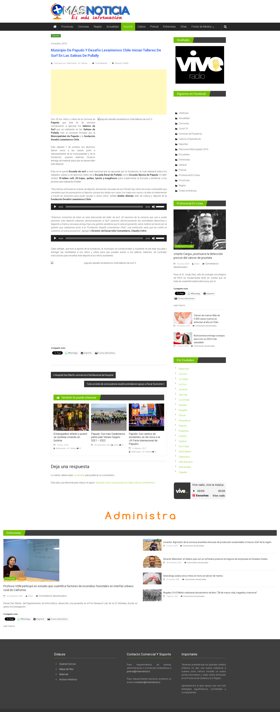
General (183, 165)
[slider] (160, 206)
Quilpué (182, 441)
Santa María (185, 451)
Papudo (118, 63)
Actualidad (113, 26)
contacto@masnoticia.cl (147, 682)
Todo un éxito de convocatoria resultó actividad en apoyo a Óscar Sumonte (125, 384)
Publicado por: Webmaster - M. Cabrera (70, 63)
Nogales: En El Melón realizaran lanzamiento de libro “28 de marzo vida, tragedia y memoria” (210, 592)
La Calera (183, 379)
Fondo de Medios (202, 26)
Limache (183, 389)
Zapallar (183, 472)
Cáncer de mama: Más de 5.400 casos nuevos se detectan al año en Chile (207, 318)
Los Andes (184, 400)
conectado (79, 475)
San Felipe (184, 446)
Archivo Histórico (68, 679)
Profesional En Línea (189, 175)
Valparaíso (184, 456)
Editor (116, 445)
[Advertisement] (109, 92)
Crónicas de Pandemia (190, 133)
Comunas (83, 26)
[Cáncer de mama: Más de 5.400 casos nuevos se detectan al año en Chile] (183, 318)
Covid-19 (183, 128)
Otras (184, 26)
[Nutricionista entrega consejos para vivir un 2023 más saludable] (183, 338)
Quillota (183, 436)
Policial (154, 26)
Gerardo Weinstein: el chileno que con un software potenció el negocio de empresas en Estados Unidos (215, 559)
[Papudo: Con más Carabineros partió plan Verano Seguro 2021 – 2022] (108, 417)
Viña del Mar (185, 467)
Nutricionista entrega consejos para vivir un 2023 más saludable (209, 339)
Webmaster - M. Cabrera (66, 448)
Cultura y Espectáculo (190, 139)
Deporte (128, 26)
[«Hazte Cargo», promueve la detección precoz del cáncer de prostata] (200, 229)
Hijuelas (183, 405)
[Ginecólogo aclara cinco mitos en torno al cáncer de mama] (152, 578)
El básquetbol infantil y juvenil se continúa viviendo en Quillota (70, 437)
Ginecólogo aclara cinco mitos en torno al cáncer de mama (193, 576)
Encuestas (184, 154)
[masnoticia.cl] (55, 27)
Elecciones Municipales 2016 (193, 149)
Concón (183, 374)
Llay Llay (183, 394)
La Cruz (182, 384)
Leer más (178, 305)
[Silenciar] (153, 206)
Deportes (55, 36)
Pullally (125, 63)
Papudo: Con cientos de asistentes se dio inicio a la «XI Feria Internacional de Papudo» (144, 438)
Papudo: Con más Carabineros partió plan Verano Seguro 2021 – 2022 (108, 437)
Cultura (141, 26)
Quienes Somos (67, 664)
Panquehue (184, 420)
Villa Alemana (185, 462)
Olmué (182, 415)
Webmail (63, 674)
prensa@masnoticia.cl (138, 671)
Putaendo (184, 431)
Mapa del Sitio (66, 669)
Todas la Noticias (188, 190)
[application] (109, 206)
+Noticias (184, 113)
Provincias (67, 26)
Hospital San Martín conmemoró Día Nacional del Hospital (84, 375)
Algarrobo (184, 368)
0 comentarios (101, 63)
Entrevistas (169, 26)
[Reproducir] (55, 206)
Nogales (183, 410)
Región (98, 26)
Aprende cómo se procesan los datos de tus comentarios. (125, 482)
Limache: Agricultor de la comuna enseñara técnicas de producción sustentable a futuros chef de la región (217, 542)
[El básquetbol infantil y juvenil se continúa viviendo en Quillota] (71, 417)
